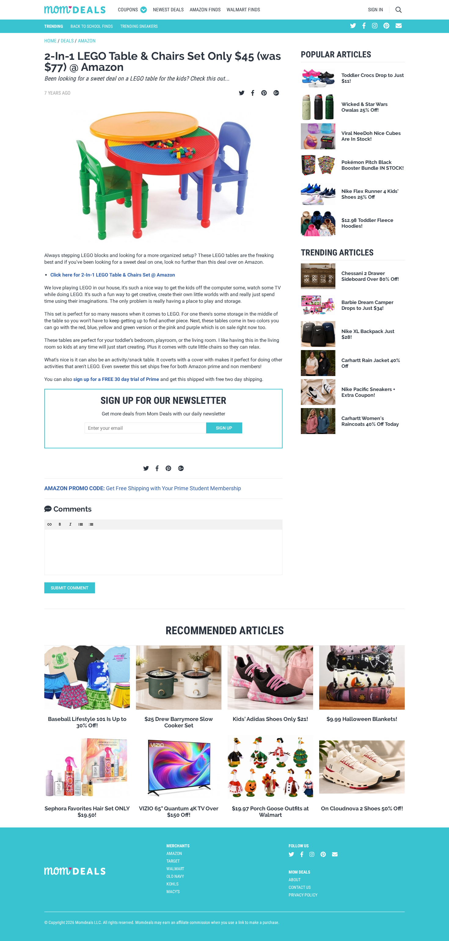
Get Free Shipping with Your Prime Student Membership (173, 488)
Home (50, 41)
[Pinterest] (264, 93)
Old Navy (175, 876)
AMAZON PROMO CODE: (75, 488)
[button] (49, 524)
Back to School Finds (92, 26)
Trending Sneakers (139, 26)
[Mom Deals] (75, 10)
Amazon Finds (205, 10)
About (295, 879)
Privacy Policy (303, 894)
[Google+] (276, 93)
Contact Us (300, 887)
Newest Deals (168, 10)
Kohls (172, 883)
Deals (67, 41)
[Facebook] (252, 93)
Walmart (175, 868)
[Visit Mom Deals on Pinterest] (386, 26)
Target (173, 861)
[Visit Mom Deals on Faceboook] (364, 26)
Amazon (87, 41)
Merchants (178, 845)
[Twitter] (241, 93)
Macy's (173, 891)
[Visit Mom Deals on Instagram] (375, 26)
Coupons (128, 10)
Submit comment (70, 587)
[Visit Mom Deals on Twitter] (353, 26)
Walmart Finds (243, 10)
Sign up (224, 427)
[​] (163, 552)
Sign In (375, 10)
